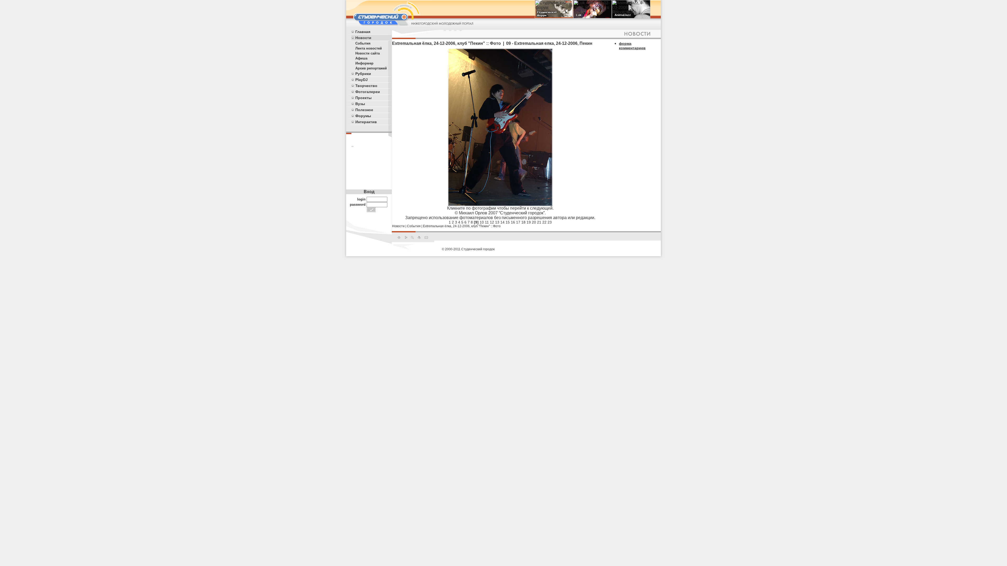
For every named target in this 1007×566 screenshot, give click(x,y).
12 (492, 222)
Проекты (363, 98)
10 (482, 222)
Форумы (363, 116)
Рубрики (363, 74)
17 (518, 222)
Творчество (366, 86)
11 (487, 222)
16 (513, 222)
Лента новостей (368, 48)
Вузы (360, 104)
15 (508, 222)
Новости (363, 38)
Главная (362, 32)
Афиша (361, 58)
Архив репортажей (371, 68)
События (363, 43)
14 (502, 222)
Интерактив (366, 122)
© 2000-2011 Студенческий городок (468, 249)
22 (544, 222)
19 (529, 222)
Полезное (364, 110)
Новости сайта (367, 53)
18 (523, 222)
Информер (364, 63)
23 (550, 222)
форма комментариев (632, 45)
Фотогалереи (367, 92)
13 (497, 222)
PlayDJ (361, 80)
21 (539, 222)
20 (534, 222)
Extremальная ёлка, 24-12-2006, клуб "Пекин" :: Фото (462, 226)
